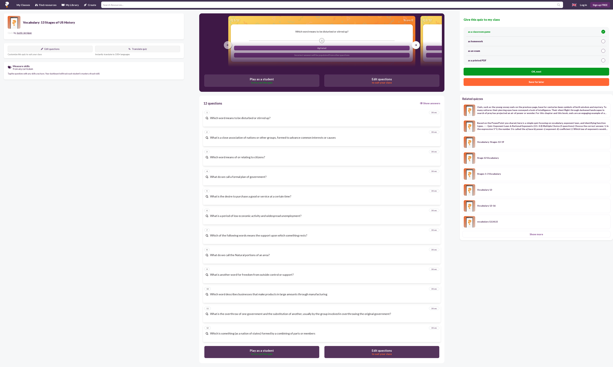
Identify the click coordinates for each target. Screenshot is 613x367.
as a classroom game (479, 31)
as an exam (474, 51)
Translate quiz (139, 48)
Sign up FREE (600, 4)
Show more (536, 234)
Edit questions (52, 48)
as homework (475, 41)
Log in (583, 4)
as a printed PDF (477, 60)
